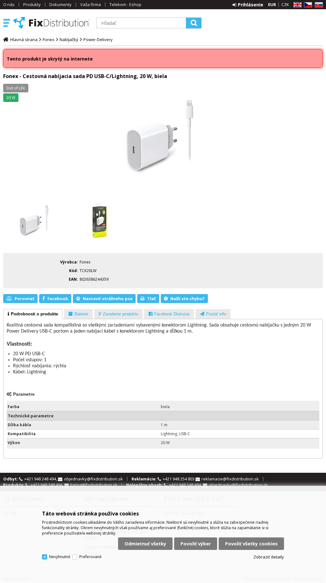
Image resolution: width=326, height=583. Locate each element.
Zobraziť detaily (268, 557)
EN (296, 5)
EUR (272, 4)
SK (317, 5)
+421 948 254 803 (179, 479)
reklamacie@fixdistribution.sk (230, 479)
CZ (306, 5)
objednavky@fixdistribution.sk (93, 479)
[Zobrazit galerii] (163, 139)
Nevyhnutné (59, 556)
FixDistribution (51, 22)
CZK (285, 4)
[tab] (32, 314)
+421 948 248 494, (41, 479)
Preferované (90, 556)
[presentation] (33, 314)
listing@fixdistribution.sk (93, 485)
